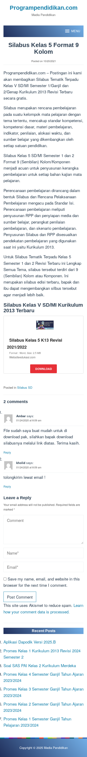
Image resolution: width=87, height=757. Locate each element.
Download (43, 369)
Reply (7, 452)
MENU (75, 31)
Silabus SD (24, 387)
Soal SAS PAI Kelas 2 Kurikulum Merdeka (39, 665)
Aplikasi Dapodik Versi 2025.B (29, 642)
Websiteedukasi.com (22, 357)
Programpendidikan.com (43, 7)
